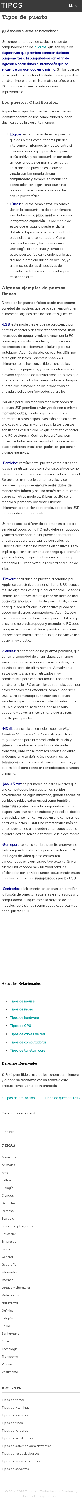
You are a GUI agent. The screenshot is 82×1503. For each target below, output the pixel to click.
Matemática (10, 1295)
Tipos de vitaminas (15, 1407)
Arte (5, 1172)
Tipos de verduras (15, 1430)
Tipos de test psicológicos (21, 1453)
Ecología (8, 1218)
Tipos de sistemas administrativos (26, 1446)
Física (6, 1249)
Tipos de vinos (12, 1423)
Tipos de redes (21, 1009)
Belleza (7, 1180)
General (7, 1257)
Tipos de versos (13, 1400)
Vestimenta (10, 1372)
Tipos (12, 5)
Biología (8, 1188)
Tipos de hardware (24, 1017)
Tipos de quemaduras (61, 1098)
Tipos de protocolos (19, 1098)
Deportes (8, 1203)
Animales (8, 1165)
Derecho (8, 1211)
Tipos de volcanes (15, 1415)
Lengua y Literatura (16, 1287)
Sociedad (9, 1341)
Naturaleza (10, 1303)
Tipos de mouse (22, 1001)
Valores (7, 1364)
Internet (7, 1280)
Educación (9, 1234)
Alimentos (9, 1157)
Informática (10, 1272)
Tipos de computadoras (28, 1042)
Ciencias (8, 1195)
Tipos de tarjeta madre (27, 1050)
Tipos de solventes (15, 1469)
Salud (6, 1326)
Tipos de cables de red (27, 1034)
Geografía (9, 1264)
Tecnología (10, 1349)
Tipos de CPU (20, 1026)
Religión (7, 1318)
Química (8, 1310)
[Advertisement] (34, 946)
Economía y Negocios (17, 1226)
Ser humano (10, 1334)
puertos (41, 47)
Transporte (10, 1357)
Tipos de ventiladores (17, 1438)
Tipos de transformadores (21, 1461)
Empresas (9, 1241)
